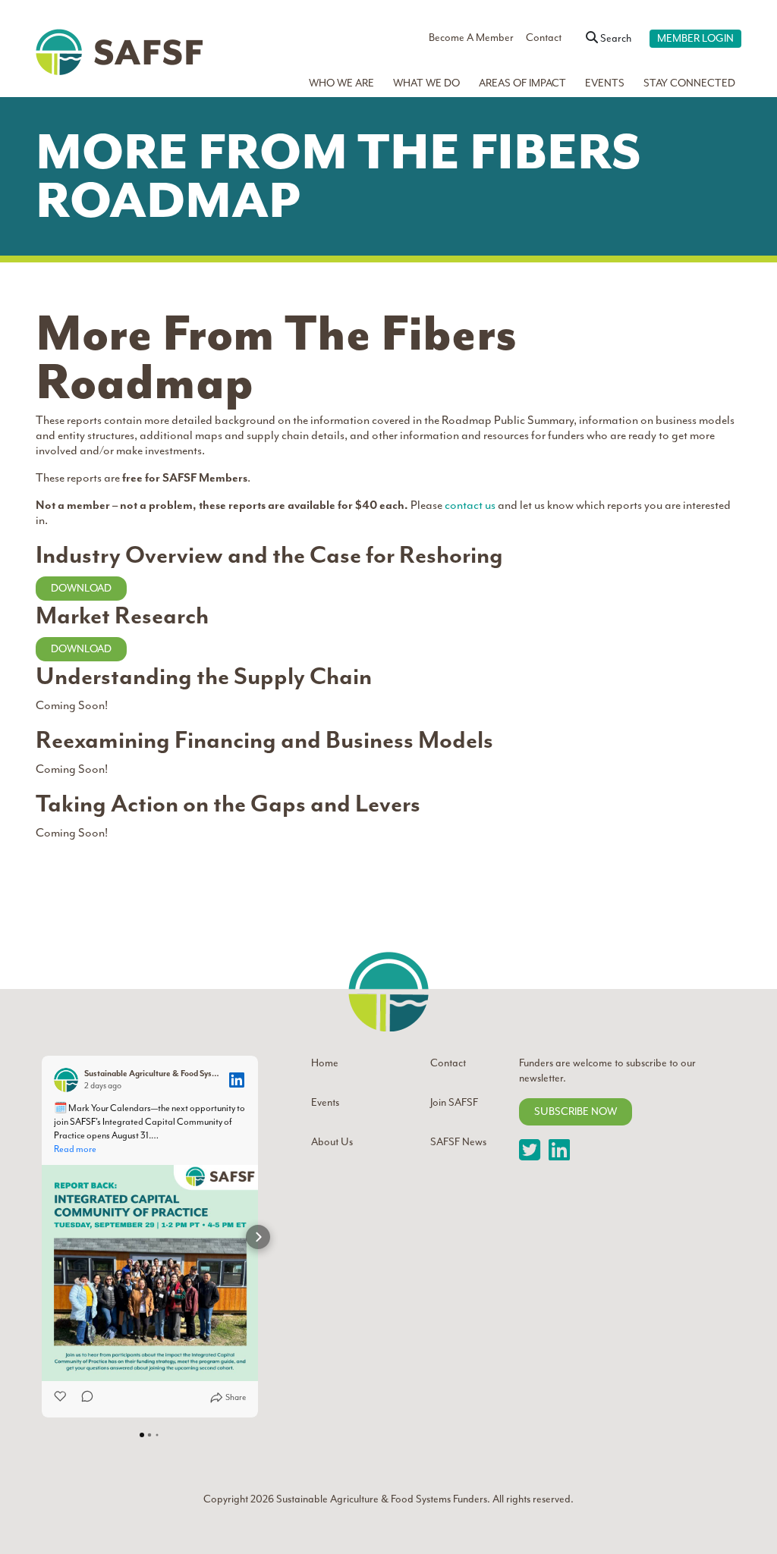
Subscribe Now (575, 1111)
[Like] (61, 1397)
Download (81, 588)
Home (324, 1062)
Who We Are (341, 83)
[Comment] (82, 1397)
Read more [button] (75, 1149)
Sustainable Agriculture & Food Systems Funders (380, 1499)
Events (604, 83)
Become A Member (471, 37)
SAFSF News (458, 1141)
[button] (42, 1237)
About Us (332, 1141)
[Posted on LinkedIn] (237, 1080)
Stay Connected (689, 83)
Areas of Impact (522, 83)
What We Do (426, 83)
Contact (544, 37)
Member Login (695, 38)
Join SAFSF (454, 1102)
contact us (470, 505)
